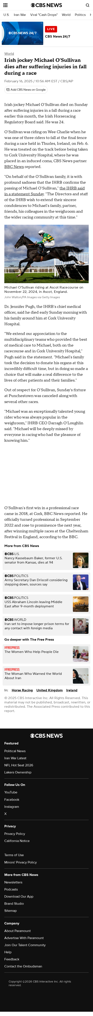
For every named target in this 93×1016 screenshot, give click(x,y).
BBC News (14, 166)
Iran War (20, 15)
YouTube (10, 792)
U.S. (6, 15)
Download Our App (18, 896)
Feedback (11, 959)
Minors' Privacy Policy (20, 862)
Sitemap (10, 910)
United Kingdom (49, 690)
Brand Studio (14, 903)
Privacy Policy (14, 834)
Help (7, 952)
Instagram (11, 806)
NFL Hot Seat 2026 (18, 765)
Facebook (11, 799)
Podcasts (11, 889)
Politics (80, 15)
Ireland (71, 690)
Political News (15, 751)
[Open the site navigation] (17, 5)
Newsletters (13, 882)
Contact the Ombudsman (23, 966)
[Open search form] (88, 5)
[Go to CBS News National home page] (46, 5)
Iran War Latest (15, 758)
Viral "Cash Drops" (44, 15)
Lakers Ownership (17, 772)
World (66, 15)
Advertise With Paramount (24, 938)
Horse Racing (22, 690)
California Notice (17, 841)
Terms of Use (14, 855)
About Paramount (17, 931)
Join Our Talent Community (25, 945)
